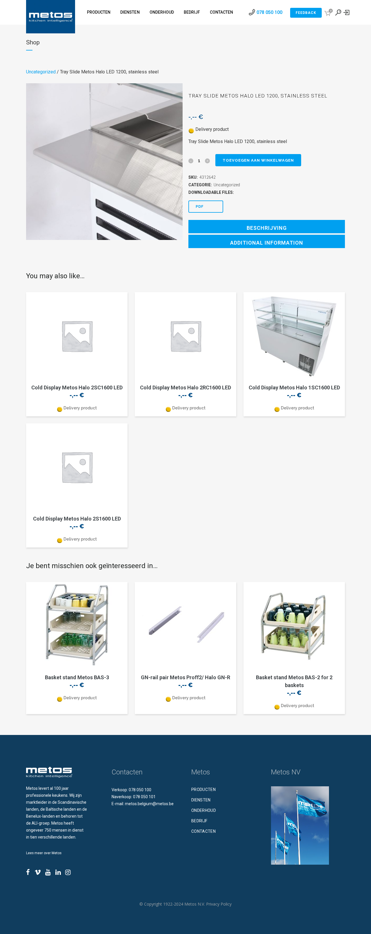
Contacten (203, 831)
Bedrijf (199, 821)
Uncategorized (41, 72)
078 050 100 (269, 12)
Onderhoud (203, 810)
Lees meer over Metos (43, 853)
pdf (200, 206)
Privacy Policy (219, 904)
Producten (203, 789)
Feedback (306, 13)
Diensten (201, 800)
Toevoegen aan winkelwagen (258, 160)
